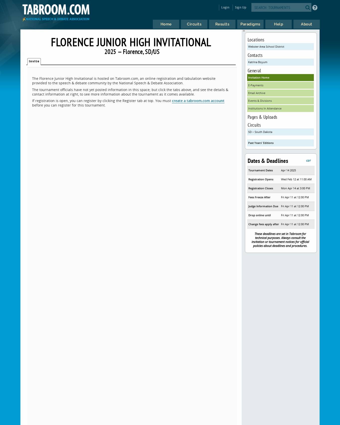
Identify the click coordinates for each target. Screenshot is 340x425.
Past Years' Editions (261, 143)
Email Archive (256, 93)
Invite (34, 61)
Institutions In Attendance (265, 108)
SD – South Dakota (260, 132)
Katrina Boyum (257, 62)
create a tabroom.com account (198, 100)
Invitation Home (258, 77)
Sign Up (240, 7)
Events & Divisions (260, 101)
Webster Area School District (266, 46)
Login (225, 7)
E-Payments (255, 85)
